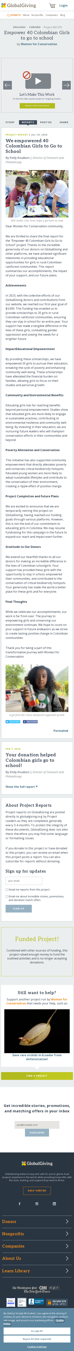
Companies (52, 15)
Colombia (34, 27)
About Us (11, 1258)
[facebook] (19, 1204)
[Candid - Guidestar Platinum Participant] (23, 1302)
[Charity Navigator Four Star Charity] (11, 1302)
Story (10, 122)
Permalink (61, 731)
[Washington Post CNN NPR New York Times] (37, 1290)
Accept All (37, 1331)
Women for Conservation (39, 44)
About (26, 15)
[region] (37, 1329)
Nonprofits (37, 15)
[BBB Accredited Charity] (37, 1302)
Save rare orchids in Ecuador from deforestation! (37, 1057)
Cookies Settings (37, 1346)
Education (19, 27)
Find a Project (37, 1075)
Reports (28, 122)
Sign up (18, 908)
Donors (9, 1222)
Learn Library (16, 1271)
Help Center (37, 1190)
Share (64, 122)
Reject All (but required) (37, 1339)
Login (63, 5)
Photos (46, 122)
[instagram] (37, 1204)
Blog (62, 15)
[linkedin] (54, 1204)
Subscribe (37, 1132)
